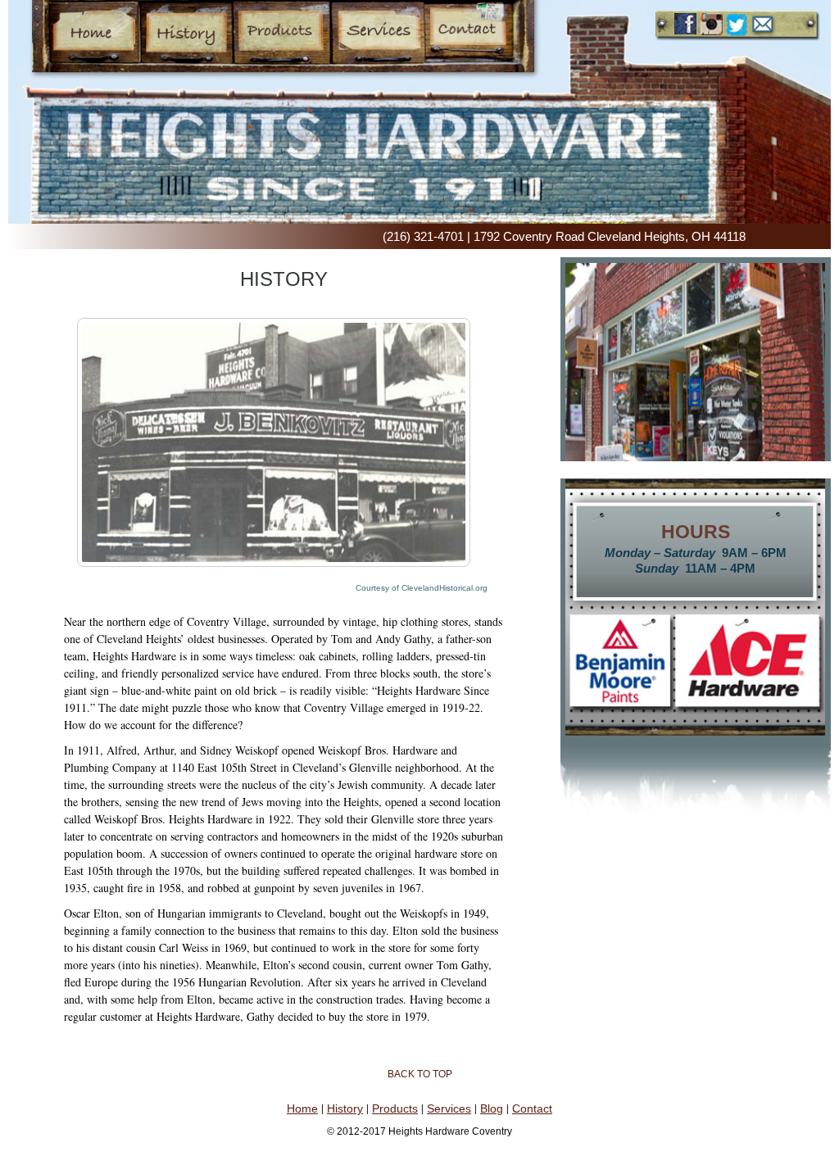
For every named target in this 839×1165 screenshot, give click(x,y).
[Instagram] (712, 24)
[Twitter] (737, 25)
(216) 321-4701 (423, 236)
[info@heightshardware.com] (763, 26)
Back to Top (420, 1074)
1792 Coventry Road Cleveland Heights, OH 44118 (610, 236)
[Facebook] (685, 24)
